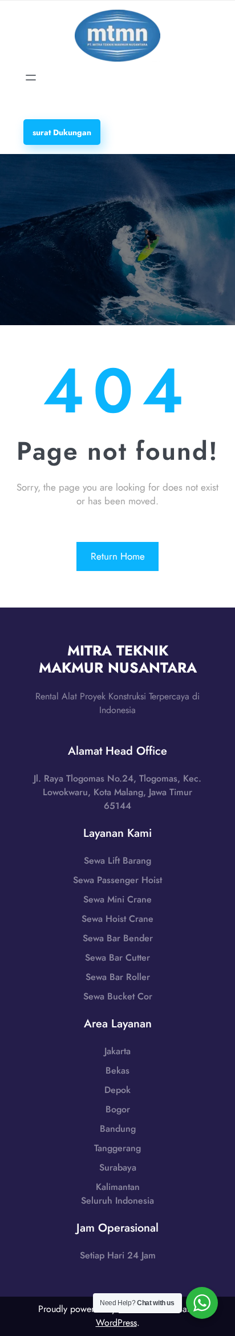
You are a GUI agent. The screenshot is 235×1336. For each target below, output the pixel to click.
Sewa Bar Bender (118, 938)
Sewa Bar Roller (118, 976)
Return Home (118, 556)
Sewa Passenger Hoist (117, 879)
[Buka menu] (30, 77)
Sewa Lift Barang (117, 860)
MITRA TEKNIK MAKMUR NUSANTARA (118, 659)
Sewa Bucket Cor (117, 996)
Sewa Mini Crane (117, 899)
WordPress (116, 1322)
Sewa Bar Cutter (117, 957)
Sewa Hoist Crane (117, 918)
